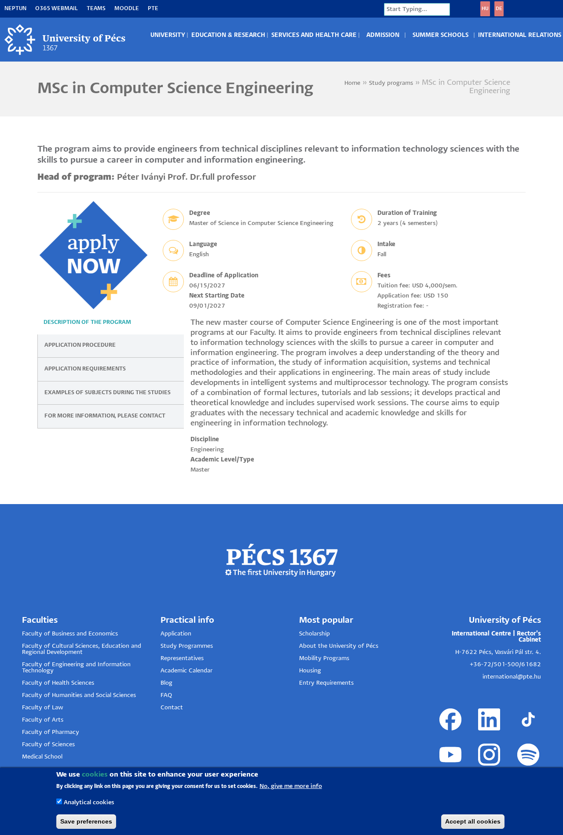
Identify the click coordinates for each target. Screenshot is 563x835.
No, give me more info (291, 786)
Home (352, 83)
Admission (382, 35)
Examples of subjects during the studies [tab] (107, 393)
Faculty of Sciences (48, 745)
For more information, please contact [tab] (104, 416)
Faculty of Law (42, 708)
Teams (96, 8)
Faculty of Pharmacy (50, 732)
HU (485, 8)
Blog (166, 683)
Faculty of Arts (42, 720)
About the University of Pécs (338, 646)
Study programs (391, 83)
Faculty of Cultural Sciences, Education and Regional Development (81, 649)
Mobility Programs (324, 658)
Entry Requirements (326, 683)
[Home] (65, 39)
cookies (95, 774)
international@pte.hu (512, 677)
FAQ (166, 695)
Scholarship (314, 634)
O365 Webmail (56, 8)
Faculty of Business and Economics (70, 634)
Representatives (182, 658)
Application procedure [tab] (80, 345)
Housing (310, 671)
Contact (172, 708)
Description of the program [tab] (87, 322)
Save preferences (86, 821)
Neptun (15, 8)
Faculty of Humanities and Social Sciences (79, 695)
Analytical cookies (89, 803)
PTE (153, 8)
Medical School (42, 757)
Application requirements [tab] (85, 369)
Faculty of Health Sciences (58, 683)
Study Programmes (187, 646)
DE (499, 8)
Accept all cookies (473, 821)
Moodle (126, 8)
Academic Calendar (186, 671)
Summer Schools (440, 35)
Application (176, 634)
